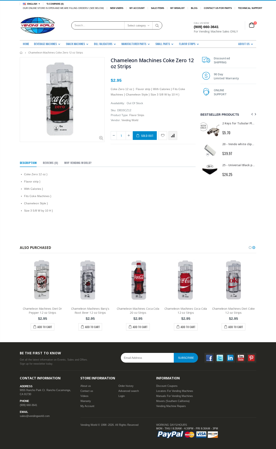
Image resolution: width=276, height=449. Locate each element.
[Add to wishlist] (162, 135)
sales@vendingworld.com (35, 416)
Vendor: (116, 120)
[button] (250, 247)
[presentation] (251, 114)
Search (157, 25)
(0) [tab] (50, 163)
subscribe (186, 357)
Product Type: (120, 115)
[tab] (28, 163)
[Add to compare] (173, 135)
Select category (136, 25)
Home (21, 52)
